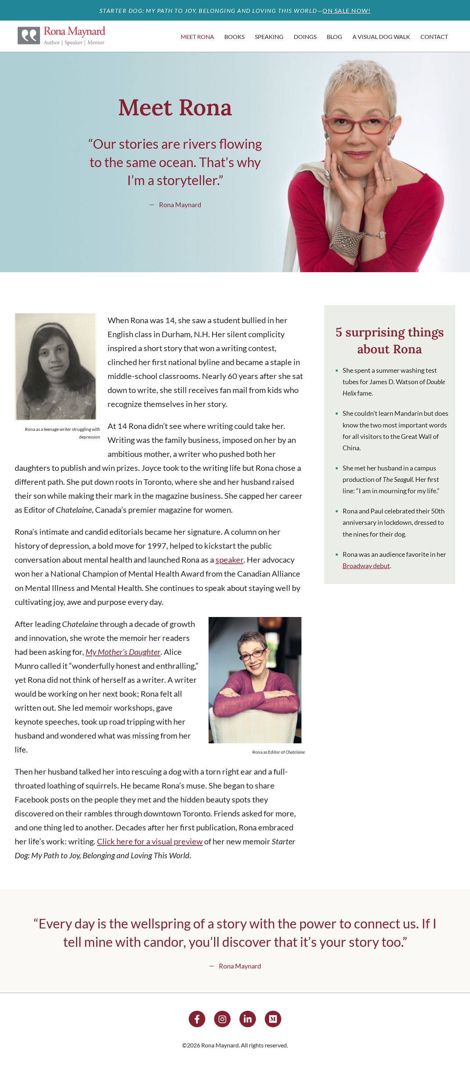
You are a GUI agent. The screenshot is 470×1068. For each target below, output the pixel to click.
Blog (334, 36)
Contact (434, 36)
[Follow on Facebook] (197, 1019)
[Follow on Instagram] (222, 1019)
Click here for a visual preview (150, 841)
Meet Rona (197, 36)
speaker (229, 559)
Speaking (269, 36)
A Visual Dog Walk (381, 36)
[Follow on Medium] (273, 1019)
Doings (305, 36)
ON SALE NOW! (346, 10)
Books (234, 36)
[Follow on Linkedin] (247, 1019)
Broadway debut (366, 566)
